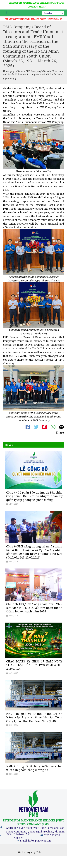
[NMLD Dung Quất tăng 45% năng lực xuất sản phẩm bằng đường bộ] (33, 747)
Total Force (42, 852)
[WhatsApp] (53, 427)
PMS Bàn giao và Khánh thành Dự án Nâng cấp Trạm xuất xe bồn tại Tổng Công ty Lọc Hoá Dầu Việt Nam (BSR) (34, 717)
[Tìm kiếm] (62, 13)
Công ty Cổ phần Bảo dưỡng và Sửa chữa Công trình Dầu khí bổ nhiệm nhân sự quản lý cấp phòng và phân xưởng (34, 496)
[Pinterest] (44, 427)
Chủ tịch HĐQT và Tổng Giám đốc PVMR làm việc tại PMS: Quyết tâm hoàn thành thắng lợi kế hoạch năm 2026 (34, 607)
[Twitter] (36, 427)
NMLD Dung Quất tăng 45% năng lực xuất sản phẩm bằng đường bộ (34, 768)
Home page (9, 71)
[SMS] (61, 427)
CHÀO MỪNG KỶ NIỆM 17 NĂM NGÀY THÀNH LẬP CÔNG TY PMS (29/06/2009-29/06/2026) (34, 665)
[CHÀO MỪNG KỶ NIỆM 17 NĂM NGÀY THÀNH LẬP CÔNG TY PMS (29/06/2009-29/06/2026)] (33, 640)
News (20, 71)
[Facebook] (28, 427)
